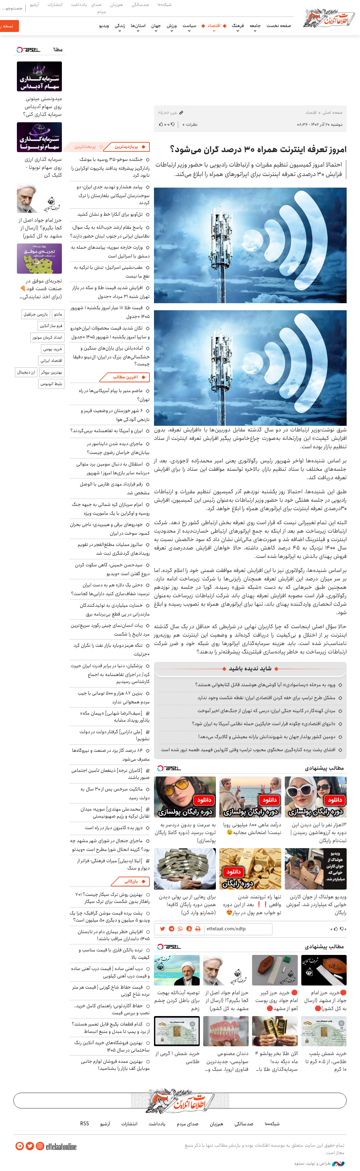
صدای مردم (98, 8)
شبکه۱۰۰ (165, 4)
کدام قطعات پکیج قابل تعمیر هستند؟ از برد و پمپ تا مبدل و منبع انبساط (111, 1027)
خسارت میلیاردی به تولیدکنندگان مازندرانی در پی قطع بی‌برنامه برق (115, 609)
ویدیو (104, 25)
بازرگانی (131, 881)
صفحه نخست (278, 25)
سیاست (189, 25)
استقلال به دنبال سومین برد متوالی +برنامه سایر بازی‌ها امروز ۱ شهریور (113, 468)
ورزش (172, 25)
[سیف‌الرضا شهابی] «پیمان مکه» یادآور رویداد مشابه (115, 716)
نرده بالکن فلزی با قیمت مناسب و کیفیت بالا (114, 953)
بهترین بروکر (51, 372)
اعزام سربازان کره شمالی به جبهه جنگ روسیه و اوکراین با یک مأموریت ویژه (111, 509)
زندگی (120, 25)
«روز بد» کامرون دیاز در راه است (114, 828)
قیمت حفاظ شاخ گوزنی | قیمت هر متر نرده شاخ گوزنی (111, 990)
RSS (84, 1124)
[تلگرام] (19, 1146)
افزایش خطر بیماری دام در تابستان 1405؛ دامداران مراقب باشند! (114, 935)
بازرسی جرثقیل (36, 314)
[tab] (130, 147)
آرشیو (34, 4)
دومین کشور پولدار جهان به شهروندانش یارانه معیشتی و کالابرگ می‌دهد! (266, 737)
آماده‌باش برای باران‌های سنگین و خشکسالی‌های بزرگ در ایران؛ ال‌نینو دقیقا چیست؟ (111, 356)
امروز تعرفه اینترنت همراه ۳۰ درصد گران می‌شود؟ (258, 149)
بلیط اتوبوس (51, 383)
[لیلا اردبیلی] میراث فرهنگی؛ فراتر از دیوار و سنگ (113, 864)
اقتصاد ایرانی (51, 360)
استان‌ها (138, 25)
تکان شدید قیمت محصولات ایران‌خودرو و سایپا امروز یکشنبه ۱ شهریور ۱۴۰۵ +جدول (110, 332)
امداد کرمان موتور (47, 337)
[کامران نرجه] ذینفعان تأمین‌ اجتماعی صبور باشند (110, 774)
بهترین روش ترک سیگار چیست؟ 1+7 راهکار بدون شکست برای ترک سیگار (112, 898)
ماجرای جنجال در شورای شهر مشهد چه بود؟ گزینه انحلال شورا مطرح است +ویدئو (110, 845)
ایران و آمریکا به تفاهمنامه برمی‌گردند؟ (106, 431)
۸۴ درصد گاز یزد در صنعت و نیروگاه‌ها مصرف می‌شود (111, 755)
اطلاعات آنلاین (329, 17)
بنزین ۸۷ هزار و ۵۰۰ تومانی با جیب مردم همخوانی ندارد (114, 697)
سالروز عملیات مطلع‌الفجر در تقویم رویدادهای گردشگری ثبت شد (114, 549)
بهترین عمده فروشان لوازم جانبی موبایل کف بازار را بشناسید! (115, 1065)
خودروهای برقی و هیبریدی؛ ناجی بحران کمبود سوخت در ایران (110, 529)
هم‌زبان (116, 4)
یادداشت (79, 4)
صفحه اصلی (332, 112)
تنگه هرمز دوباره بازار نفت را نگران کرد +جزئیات (111, 650)
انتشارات (55, 4)
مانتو (58, 314)
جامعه (255, 25)
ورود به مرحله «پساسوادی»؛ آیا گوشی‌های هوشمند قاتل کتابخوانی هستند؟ (265, 685)
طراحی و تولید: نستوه (313, 1163)
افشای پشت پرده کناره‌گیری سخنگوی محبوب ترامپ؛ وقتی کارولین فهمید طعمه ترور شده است (248, 750)
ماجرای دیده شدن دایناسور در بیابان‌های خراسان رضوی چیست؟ (118, 448)
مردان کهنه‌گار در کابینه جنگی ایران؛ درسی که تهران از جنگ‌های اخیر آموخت (266, 711)
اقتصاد (213, 25)
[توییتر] (30, 1146)
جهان (156, 25)
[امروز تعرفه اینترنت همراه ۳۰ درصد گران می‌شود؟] (250, 245)
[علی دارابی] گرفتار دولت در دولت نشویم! (114, 735)
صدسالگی (140, 4)
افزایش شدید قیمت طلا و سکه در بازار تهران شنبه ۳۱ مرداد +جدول (111, 292)
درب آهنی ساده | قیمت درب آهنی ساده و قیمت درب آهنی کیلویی (110, 972)
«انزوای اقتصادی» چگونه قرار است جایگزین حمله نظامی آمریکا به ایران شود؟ (263, 724)
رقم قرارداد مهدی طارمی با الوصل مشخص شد (115, 488)
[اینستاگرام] (40, 1146)
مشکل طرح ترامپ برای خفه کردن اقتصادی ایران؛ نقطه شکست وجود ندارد (266, 698)
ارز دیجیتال (26, 372)
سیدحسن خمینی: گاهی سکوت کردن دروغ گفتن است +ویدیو (112, 569)
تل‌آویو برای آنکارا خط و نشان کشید (110, 214)
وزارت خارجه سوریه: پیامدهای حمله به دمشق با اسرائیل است (110, 251)
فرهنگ (238, 25)
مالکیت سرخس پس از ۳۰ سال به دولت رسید (115, 793)
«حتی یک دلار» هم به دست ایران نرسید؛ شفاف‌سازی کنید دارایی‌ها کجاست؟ (110, 589)
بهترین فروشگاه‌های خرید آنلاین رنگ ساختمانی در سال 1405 (112, 1046)
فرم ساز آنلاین (51, 326)
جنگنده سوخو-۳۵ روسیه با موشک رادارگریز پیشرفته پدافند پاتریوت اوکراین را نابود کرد (110, 167)
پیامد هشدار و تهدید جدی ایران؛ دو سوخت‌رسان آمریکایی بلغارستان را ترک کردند (113, 195)
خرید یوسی (52, 349)
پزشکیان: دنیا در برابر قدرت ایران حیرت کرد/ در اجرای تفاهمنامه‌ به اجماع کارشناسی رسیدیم (110, 673)
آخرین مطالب (125, 377)
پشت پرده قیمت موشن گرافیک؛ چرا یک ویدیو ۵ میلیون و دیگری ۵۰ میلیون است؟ (110, 916)
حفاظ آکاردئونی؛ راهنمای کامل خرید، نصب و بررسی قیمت (112, 1009)
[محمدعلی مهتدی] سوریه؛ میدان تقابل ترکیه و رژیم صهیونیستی (115, 812)
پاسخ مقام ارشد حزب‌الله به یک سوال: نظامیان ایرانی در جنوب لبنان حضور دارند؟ (110, 231)
